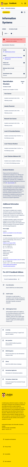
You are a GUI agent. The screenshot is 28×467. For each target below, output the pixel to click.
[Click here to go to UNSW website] (4, 4)
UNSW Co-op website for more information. (12, 232)
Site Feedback (8, 461)
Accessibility (7, 454)
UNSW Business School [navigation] (10, 51)
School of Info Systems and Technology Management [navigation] (13, 58)
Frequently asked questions (9, 266)
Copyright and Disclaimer (10, 439)
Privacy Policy (8, 446)
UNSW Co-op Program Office (9, 243)
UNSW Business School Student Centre (11, 259)
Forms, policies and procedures (10, 264)
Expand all (22, 82)
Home (2, 8)
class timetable (11, 182)
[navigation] (11, 279)
